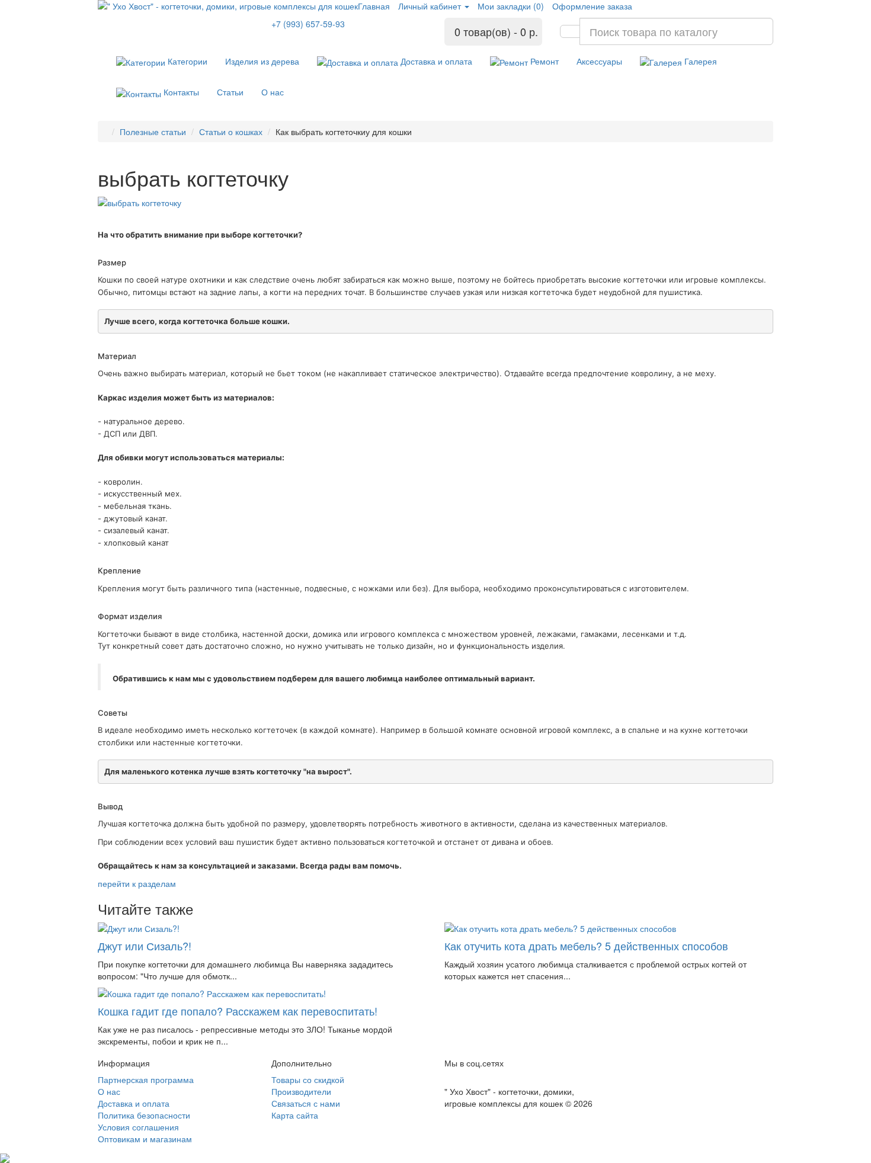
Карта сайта (294, 1115)
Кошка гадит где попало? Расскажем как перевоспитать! (237, 1010)
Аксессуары (599, 61)
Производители (301, 1091)
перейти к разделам (137, 883)
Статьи (230, 92)
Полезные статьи (153, 131)
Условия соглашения (138, 1127)
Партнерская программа (146, 1079)
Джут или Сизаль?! (144, 945)
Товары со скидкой (307, 1079)
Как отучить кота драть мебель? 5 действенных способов (586, 945)
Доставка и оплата (435, 61)
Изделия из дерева (262, 61)
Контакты (180, 92)
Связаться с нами (305, 1103)
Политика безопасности (144, 1115)
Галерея (699, 61)
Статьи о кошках (230, 131)
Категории (186, 61)
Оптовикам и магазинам (145, 1139)
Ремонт (543, 61)
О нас (272, 92)
